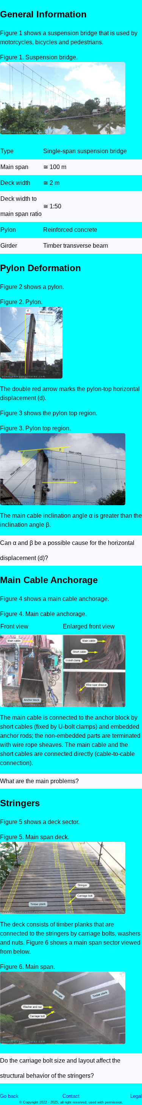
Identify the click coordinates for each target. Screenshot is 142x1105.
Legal (136, 1096)
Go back (9, 1096)
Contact (71, 1096)
